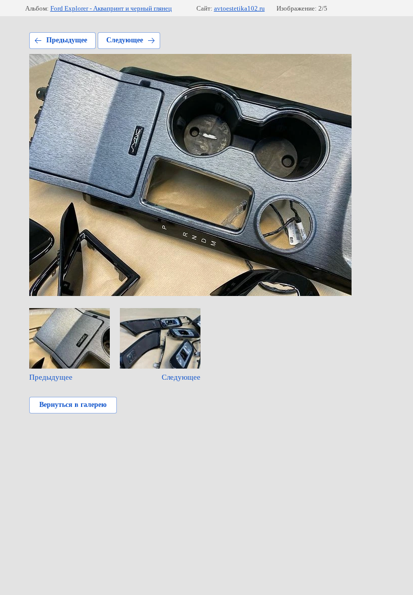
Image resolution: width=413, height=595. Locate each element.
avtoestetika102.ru (239, 8)
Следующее (124, 40)
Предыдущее (66, 40)
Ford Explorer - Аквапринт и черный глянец (111, 8)
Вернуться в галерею (73, 404)
